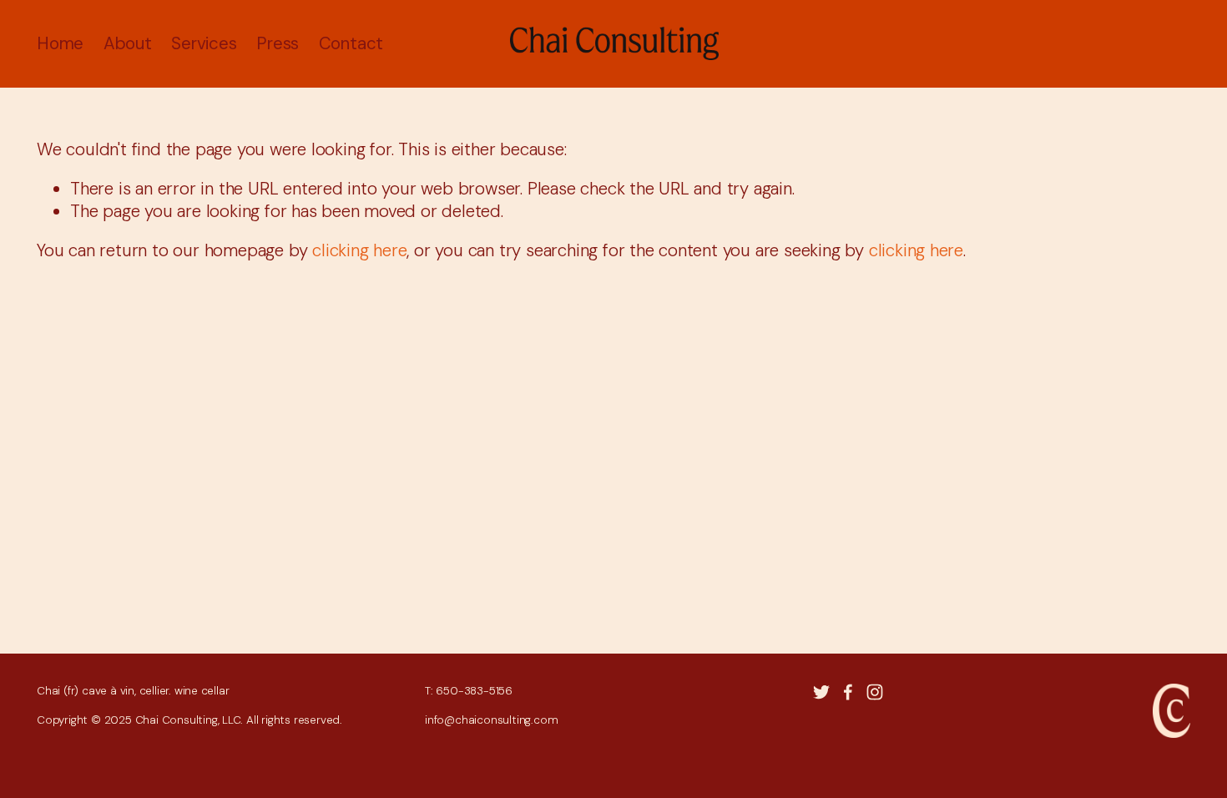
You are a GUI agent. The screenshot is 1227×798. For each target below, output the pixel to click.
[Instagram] (874, 692)
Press (277, 43)
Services (203, 43)
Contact (351, 43)
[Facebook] (848, 692)
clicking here (359, 250)
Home (60, 43)
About (128, 43)
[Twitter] (821, 692)
